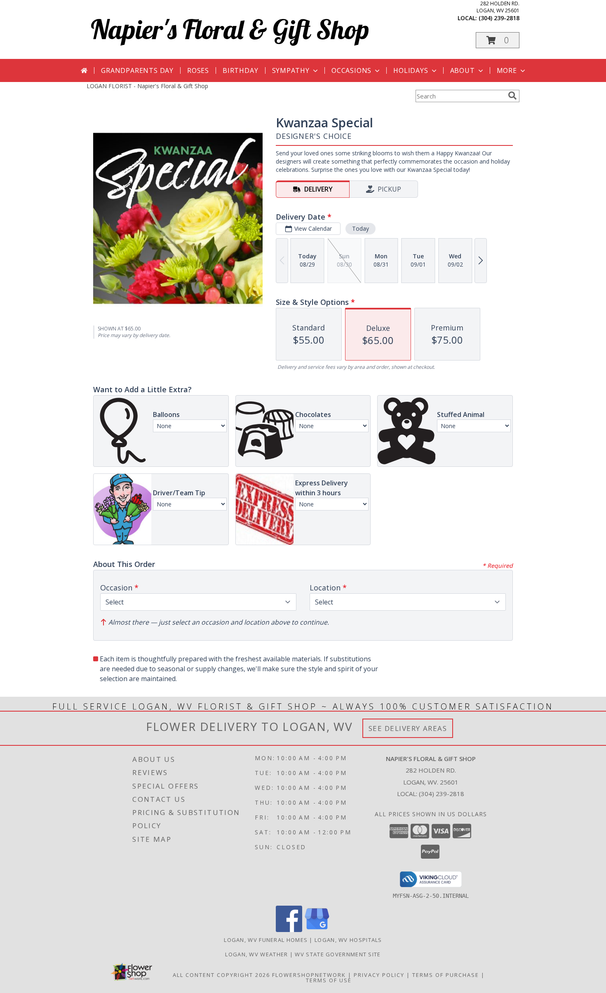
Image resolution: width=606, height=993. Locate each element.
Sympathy (291, 70)
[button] (497, 40)
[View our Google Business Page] (317, 930)
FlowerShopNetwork (309, 975)
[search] (512, 95)
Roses (198, 70)
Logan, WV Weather (256, 954)
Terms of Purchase (445, 975)
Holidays (410, 70)
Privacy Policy (379, 975)
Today (360, 228)
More (507, 70)
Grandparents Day (137, 70)
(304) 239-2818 (499, 18)
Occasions (351, 70)
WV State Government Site (338, 954)
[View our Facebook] (289, 930)
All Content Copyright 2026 (221, 975)
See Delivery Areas (408, 728)
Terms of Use (329, 980)
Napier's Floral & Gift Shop (230, 29)
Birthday (240, 70)
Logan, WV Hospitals (348, 940)
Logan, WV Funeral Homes (266, 940)
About (462, 70)
